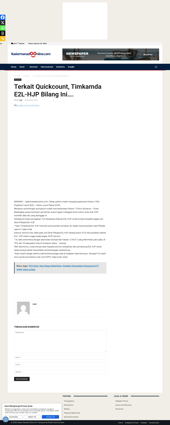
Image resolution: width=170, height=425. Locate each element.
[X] (2, 22)
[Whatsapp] (2, 28)
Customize (13, 417)
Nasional (26, 76)
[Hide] (1, 44)
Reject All (32, 417)
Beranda (17, 76)
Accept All (50, 417)
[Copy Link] (2, 38)
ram (20, 100)
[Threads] (2, 33)
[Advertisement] (85, 20)
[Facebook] (2, 17)
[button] (156, 67)
